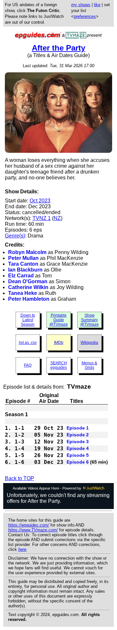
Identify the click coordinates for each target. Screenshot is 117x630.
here (22, 549)
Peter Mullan (23, 258)
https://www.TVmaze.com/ (33, 529)
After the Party (58, 47)
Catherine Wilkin (28, 287)
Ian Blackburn (25, 270)
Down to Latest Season (27, 320)
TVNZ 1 (41, 218)
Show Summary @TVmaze (89, 320)
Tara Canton (23, 264)
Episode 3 (78, 441)
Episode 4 (78, 448)
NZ (57, 218)
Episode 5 (78, 455)
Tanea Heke (22, 293)
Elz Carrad (21, 275)
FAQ (28, 365)
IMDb (58, 342)
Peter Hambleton (28, 299)
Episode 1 (78, 427)
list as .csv (28, 342)
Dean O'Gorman (27, 281)
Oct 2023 (40, 200)
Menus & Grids (89, 365)
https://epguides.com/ (28, 525)
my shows (80, 4)
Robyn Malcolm (27, 252)
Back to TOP (19, 478)
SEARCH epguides (58, 365)
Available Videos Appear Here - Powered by (47, 488)
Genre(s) (15, 235)
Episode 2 (78, 434)
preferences (85, 16)
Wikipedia (89, 342)
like (97, 4)
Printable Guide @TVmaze (58, 320)
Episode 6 (78, 462)
